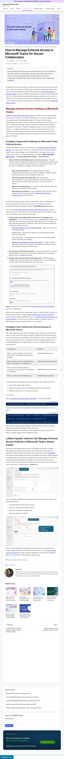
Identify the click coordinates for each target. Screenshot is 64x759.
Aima (25, 61)
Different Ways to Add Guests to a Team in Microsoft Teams (23, 708)
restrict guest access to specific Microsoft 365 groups (31, 209)
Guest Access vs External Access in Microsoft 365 (21, 704)
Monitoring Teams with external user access (19, 115)
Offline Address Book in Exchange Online (18, 693)
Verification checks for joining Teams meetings (26, 228)
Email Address (9, 718)
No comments (25, 63)
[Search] (59, 4)
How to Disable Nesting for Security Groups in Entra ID (22, 697)
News (11, 8)
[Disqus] (31, 658)
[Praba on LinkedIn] (20, 569)
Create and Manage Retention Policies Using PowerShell (23, 700)
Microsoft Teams (38, 8)
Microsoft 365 (27, 8)
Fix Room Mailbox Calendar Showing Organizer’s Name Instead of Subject (13, 628)
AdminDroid (42, 1)
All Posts (5, 8)
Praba (12, 61)
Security (18, 8)
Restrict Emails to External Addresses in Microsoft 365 (50, 627)
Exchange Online (49, 8)
